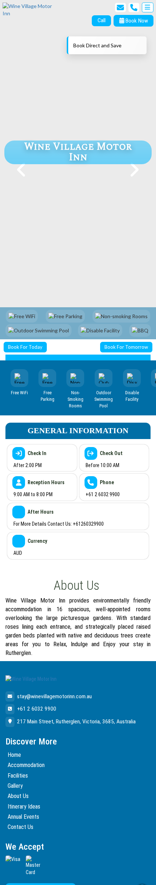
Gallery (15, 785)
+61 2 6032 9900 (36, 709)
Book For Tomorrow (126, 347)
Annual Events (23, 816)
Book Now (136, 20)
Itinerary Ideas (24, 806)
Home (14, 754)
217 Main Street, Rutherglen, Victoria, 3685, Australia (76, 721)
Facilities (18, 775)
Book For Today (25, 347)
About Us (18, 796)
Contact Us (20, 826)
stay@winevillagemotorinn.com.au (54, 696)
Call (102, 20)
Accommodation (26, 765)
